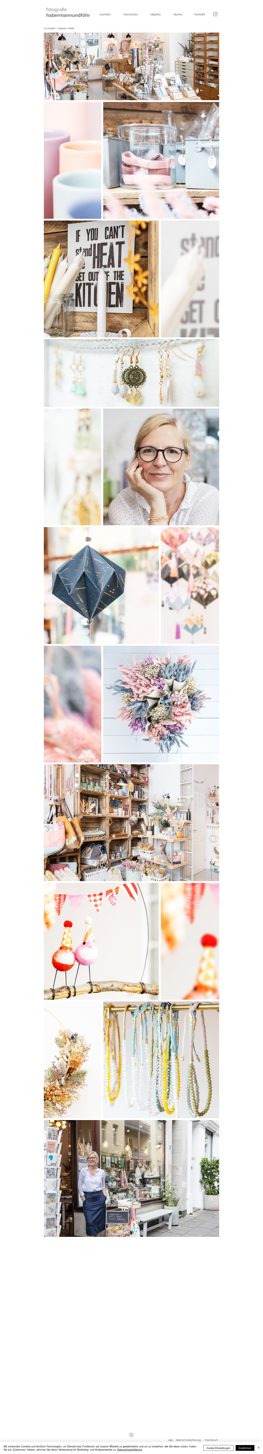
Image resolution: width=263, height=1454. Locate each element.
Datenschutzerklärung (129, 1449)
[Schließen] (259, 1448)
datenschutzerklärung (188, 1439)
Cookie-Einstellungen (218, 1448)
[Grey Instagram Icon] (215, 14)
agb (170, 1439)
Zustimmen (245, 1448)
